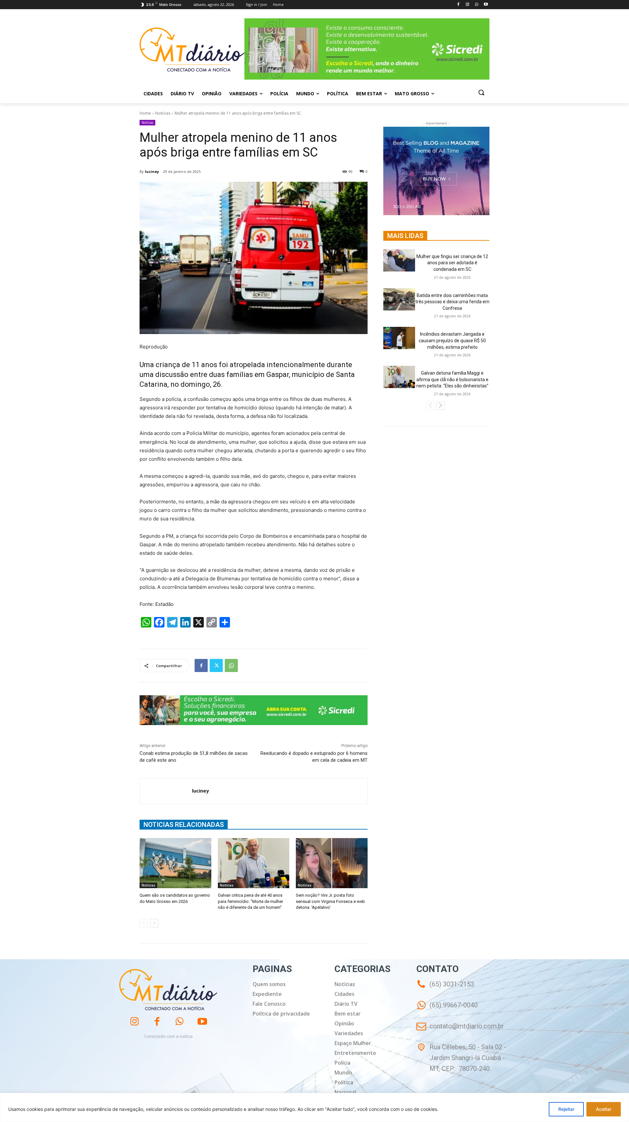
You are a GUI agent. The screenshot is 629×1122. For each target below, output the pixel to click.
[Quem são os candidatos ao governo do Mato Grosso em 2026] (175, 863)
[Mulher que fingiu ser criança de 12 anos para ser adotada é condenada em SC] (399, 260)
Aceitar (603, 1109)
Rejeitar (566, 1109)
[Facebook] (458, 5)
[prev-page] (144, 923)
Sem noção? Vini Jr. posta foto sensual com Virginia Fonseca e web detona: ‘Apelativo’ (330, 901)
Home (145, 113)
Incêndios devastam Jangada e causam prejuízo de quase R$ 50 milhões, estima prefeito (452, 340)
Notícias (162, 113)
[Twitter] (216, 665)
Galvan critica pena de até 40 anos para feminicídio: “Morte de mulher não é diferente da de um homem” (250, 901)
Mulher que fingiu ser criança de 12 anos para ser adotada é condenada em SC (452, 263)
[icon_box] (447, 1009)
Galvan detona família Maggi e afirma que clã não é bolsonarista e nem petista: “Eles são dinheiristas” (452, 379)
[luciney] (166, 791)
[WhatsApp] (476, 5)
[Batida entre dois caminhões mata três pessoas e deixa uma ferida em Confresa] (399, 299)
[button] (481, 92)
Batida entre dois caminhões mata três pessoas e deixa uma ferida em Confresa (452, 302)
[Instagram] (467, 5)
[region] (314, 1107)
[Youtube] (485, 5)
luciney (152, 171)
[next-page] (154, 923)
